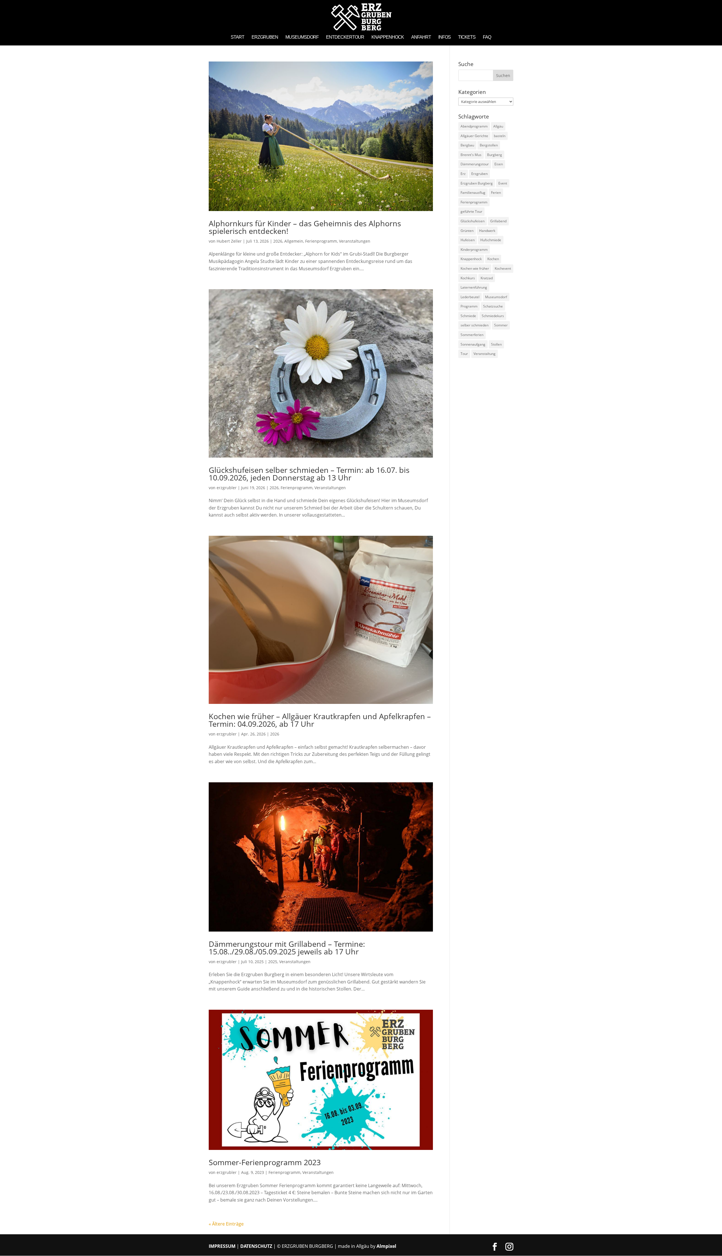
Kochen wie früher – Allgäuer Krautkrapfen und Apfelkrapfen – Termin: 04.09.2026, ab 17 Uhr (320, 720)
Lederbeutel (470, 297)
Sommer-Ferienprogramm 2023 (265, 1162)
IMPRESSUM (222, 1246)
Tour (464, 353)
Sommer (501, 325)
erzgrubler (227, 487)
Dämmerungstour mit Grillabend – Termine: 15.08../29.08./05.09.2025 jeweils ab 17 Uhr (287, 948)
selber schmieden (474, 325)
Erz (463, 173)
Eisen (498, 164)
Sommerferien (472, 334)
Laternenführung (474, 287)
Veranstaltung (485, 353)
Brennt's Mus (471, 154)
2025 (272, 961)
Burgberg (494, 154)
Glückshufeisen (473, 221)
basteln (499, 135)
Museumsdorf (302, 37)
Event (502, 183)
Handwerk (487, 230)
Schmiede (468, 315)
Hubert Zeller (229, 241)
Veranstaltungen (354, 241)
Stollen (496, 344)
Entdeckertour (345, 37)
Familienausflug (473, 192)
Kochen (493, 258)
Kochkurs (468, 278)
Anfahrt (421, 37)
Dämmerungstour (475, 164)
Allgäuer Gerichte (474, 135)
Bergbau (467, 145)
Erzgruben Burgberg (477, 183)
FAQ (487, 37)
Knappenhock (387, 37)
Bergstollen (489, 145)
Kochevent (503, 268)
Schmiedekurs (493, 315)
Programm (469, 306)
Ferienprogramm (321, 241)
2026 (277, 241)
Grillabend (498, 221)
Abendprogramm (474, 126)
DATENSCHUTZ (256, 1246)
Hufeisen (468, 240)
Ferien (496, 192)
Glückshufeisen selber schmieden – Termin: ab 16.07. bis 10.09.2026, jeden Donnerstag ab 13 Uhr (309, 474)
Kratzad (487, 278)
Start (237, 37)
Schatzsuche (493, 306)
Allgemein (293, 241)
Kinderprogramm (474, 249)
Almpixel (386, 1246)
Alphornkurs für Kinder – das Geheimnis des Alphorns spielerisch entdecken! (305, 227)
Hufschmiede (490, 240)
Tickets (467, 37)
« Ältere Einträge (226, 1224)
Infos (444, 37)
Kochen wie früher (475, 268)
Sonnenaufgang (473, 344)
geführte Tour (471, 211)
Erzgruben (265, 37)
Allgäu (498, 126)
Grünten (467, 230)
